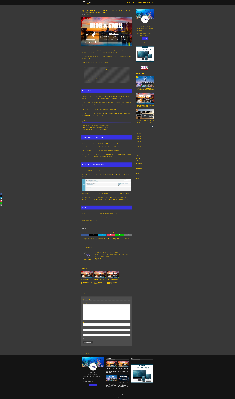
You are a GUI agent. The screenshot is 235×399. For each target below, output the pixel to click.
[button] (85, 235)
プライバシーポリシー (114, 394)
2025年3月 (139, 133)
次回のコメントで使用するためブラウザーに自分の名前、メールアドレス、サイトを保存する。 (102, 337)
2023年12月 (139, 141)
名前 (84, 322)
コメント (85, 303)
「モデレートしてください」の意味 (95, 76)
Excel (138, 160)
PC (137, 165)
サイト (84, 333)
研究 (138, 178)
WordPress (83, 14)
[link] (96, 259)
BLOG (138, 155)
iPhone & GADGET (140, 163)
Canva (138, 158)
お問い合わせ (122, 394)
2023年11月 (139, 144)
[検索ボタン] (153, 2)
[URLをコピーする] (128, 235)
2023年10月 (139, 146)
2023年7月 (139, 149)
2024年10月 (139, 136)
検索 (152, 126)
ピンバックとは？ (91, 72)
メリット (91, 74)
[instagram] (100, 259)
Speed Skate (139, 168)
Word (138, 173)
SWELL (138, 171)
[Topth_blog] (87, 2)
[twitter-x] (98, 259)
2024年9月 (139, 138)
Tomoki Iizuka (87, 259)
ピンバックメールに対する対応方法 (95, 78)
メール (84, 327)
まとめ (89, 80)
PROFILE (145, 38)
